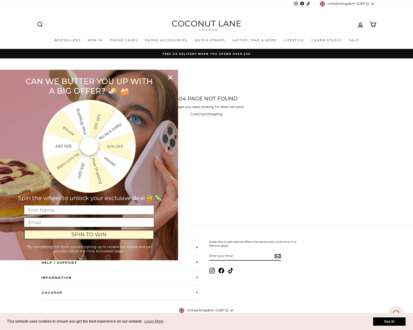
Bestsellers (67, 40)
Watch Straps (210, 40)
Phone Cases (124, 40)
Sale (354, 40)
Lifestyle (294, 40)
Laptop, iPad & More (254, 40)
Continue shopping (206, 114)
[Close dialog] (170, 77)
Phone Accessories (166, 40)
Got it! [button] (389, 321)
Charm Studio (326, 40)
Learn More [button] (154, 321)
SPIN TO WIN (89, 234)
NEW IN (95, 40)
